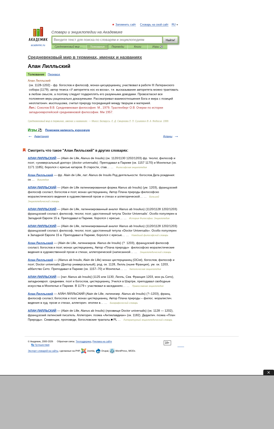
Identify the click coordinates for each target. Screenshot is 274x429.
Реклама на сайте (102, 341)
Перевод (54, 74)
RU (174, 24)
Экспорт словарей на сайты (43, 351)
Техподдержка (83, 341)
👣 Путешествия (40, 345)
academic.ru (38, 45)
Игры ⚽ (157, 46)
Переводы (118, 46)
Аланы (167, 136)
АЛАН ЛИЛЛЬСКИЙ (42, 158)
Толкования (97, 46)
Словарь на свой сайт (154, 24)
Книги (137, 46)
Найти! (170, 40)
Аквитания (41, 136)
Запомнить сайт (126, 24)
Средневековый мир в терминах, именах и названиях (69, 46)
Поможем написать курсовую (67, 130)
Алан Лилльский (40, 175)
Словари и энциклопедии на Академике (86, 32)
